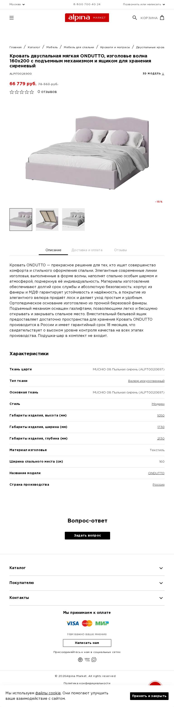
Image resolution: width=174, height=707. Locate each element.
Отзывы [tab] (120, 250)
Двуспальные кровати (153, 47)
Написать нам (87, 643)
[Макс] (94, 660)
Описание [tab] (53, 250)
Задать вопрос (87, 535)
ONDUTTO (156, 473)
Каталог (34, 47)
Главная (16, 47)
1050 (160, 415)
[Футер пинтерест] (80, 660)
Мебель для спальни (79, 47)
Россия (158, 484)
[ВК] (87, 660)
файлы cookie (48, 693)
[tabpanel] (87, 383)
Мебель (52, 47)
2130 (160, 438)
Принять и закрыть (149, 696)
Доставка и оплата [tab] (87, 250)
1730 (160, 427)
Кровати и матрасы (115, 47)
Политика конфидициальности (87, 683)
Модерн (158, 404)
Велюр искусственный (146, 381)
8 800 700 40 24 (87, 4)
